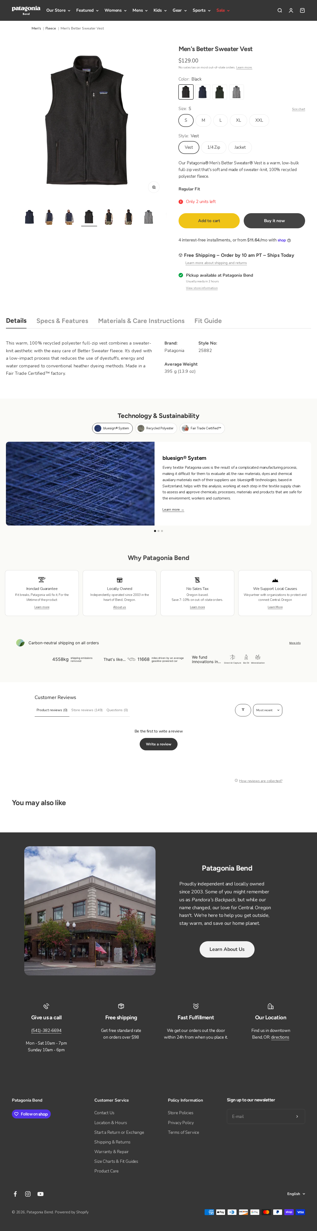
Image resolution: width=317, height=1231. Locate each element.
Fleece (51, 28)
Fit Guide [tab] (208, 321)
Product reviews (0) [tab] (52, 710)
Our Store (55, 10)
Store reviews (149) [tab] (87, 710)
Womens (113, 10)
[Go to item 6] (69, 217)
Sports (199, 10)
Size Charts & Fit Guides (116, 1161)
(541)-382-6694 (46, 1030)
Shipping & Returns (112, 1142)
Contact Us (104, 1113)
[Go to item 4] (30, 217)
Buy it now (274, 221)
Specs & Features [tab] (62, 321)
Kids (157, 10)
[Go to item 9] (129, 217)
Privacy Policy (181, 1123)
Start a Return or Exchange (119, 1132)
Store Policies (180, 1113)
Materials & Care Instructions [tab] (141, 321)
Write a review (158, 744)
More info (295, 642)
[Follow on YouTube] (40, 1194)
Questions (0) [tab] (117, 710)
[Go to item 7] (89, 217)
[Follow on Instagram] (28, 1194)
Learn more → (173, 509)
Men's (36, 28)
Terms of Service (183, 1132)
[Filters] (243, 710)
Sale (220, 10)
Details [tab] (16, 320)
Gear (177, 10)
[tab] (112, 428)
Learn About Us (227, 949)
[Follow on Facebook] (15, 1194)
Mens (137, 10)
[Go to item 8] (109, 217)
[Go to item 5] (49, 217)
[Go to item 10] (149, 217)
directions (280, 1037)
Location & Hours (110, 1123)
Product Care (106, 1171)
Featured (85, 10)
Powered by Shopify (72, 1212)
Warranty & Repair (111, 1152)
